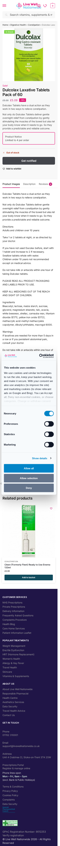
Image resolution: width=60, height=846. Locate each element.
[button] (52, 5)
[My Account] (39, 6)
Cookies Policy (10, 795)
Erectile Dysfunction (13, 650)
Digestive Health (18, 25)
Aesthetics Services (13, 702)
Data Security (9, 706)
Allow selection (29, 478)
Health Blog (8, 624)
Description (29, 184)
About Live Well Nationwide (17, 689)
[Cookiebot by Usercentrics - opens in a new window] (40, 356)
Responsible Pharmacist (15, 693)
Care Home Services (13, 628)
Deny (29, 487)
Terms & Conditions (13, 786)
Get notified (28, 160)
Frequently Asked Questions (17, 615)
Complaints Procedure (14, 619)
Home (5, 25)
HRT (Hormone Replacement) (18, 654)
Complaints (8, 799)
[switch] (49, 424)
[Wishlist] (45, 6)
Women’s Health (11, 658)
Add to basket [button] (28, 577)
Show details (39, 458)
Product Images (11, 184)
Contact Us (8, 715)
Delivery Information (13, 611)
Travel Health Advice (13, 710)
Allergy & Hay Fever (13, 663)
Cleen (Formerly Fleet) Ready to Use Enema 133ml (27, 566)
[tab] (11, 183)
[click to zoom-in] (28, 54)
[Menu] (7, 5)
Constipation (34, 25)
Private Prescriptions (13, 606)
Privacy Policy (10, 790)
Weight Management (13, 645)
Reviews (45, 184)
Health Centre (10, 697)
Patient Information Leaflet (16, 632)
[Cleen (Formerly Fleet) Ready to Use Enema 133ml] (28, 531)
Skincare (7, 671)
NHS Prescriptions (12, 602)
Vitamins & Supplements (15, 676)
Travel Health (9, 667)
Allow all (29, 468)
